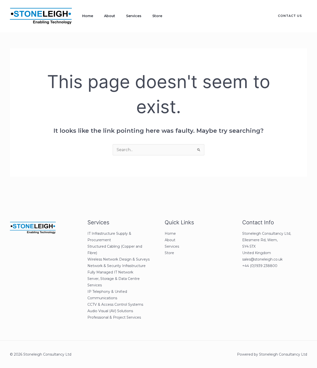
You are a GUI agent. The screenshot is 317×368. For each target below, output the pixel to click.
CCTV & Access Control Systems (115, 304)
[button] (287, 16)
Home (87, 16)
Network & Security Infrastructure (116, 266)
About (109, 16)
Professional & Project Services (114, 317)
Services (133, 16)
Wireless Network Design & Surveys (118, 259)
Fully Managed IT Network (110, 272)
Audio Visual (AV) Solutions (110, 311)
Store (157, 16)
